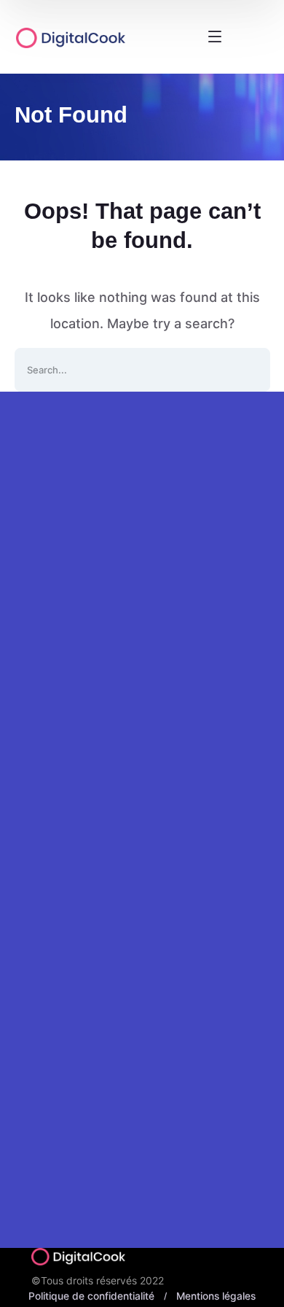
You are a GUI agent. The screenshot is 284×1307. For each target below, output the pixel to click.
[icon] (35, 630)
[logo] (90, 37)
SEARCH (248, 370)
